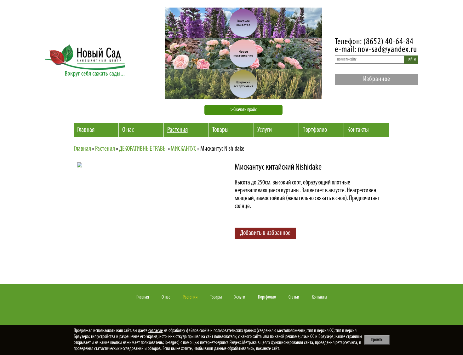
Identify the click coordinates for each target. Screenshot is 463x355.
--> (132, 217)
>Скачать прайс (243, 109)
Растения (177, 130)
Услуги (264, 130)
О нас (128, 130)
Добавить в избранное (265, 233)
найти (411, 59)
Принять (376, 340)
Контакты (358, 130)
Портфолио (314, 130)
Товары (220, 130)
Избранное (376, 79)
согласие (155, 330)
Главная (85, 130)
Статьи (294, 297)
